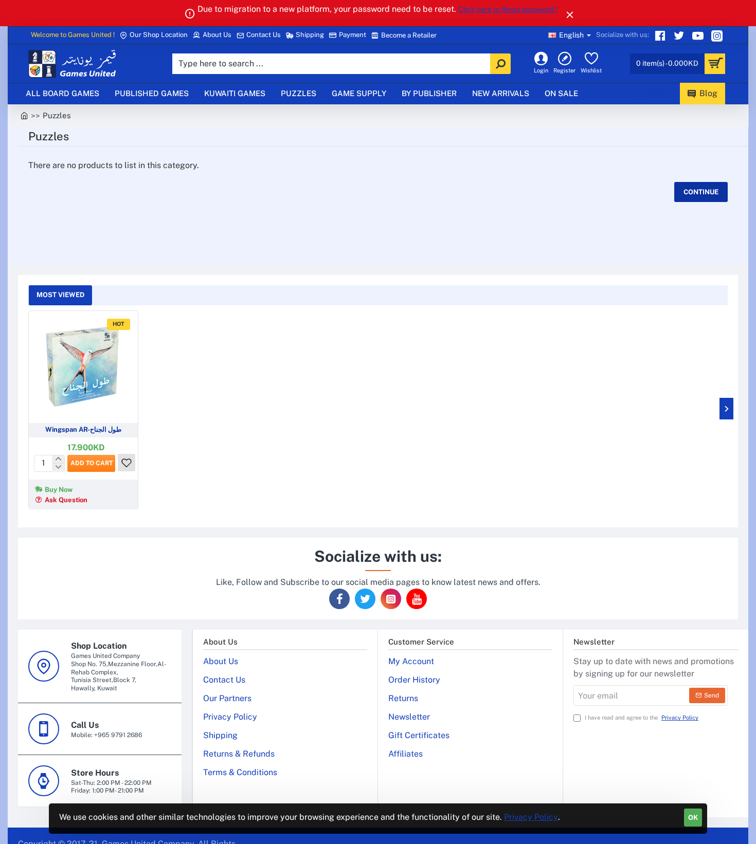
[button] (91, 462)
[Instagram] (718, 35)
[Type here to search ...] (500, 63)
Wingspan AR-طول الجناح (83, 429)
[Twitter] (680, 35)
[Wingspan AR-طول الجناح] (83, 365)
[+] (58, 459)
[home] (24, 115)
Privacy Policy (531, 817)
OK (693, 817)
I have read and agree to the (640, 717)
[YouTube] (416, 599)
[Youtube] (699, 35)
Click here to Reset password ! (507, 9)
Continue (700, 192)
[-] (58, 467)
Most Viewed (60, 295)
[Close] (570, 14)
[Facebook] (339, 599)
